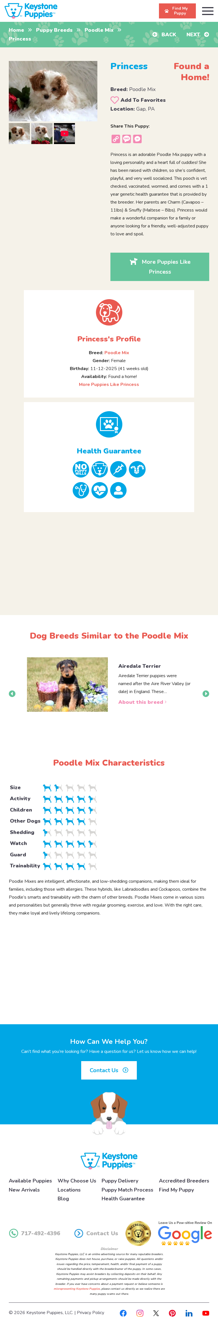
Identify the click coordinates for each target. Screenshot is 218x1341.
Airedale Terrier (139, 666)
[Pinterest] (172, 1313)
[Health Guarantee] (109, 424)
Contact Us (105, 1070)
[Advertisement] (109, 559)
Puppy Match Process (127, 1189)
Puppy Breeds (54, 30)
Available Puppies (30, 1180)
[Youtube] (205, 1313)
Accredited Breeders (184, 1180)
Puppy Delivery (120, 1180)
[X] (156, 1313)
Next (194, 34)
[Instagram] (140, 1313)
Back (168, 34)
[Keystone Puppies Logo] (109, 1161)
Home (16, 30)
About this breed (141, 702)
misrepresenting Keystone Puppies (77, 1289)
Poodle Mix (99, 30)
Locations (69, 1189)
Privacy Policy (90, 1313)
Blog (63, 1198)
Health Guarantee (123, 1198)
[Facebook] (123, 1313)
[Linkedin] (189, 1313)
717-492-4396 (40, 1233)
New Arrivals (24, 1189)
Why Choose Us (77, 1180)
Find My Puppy (176, 1189)
